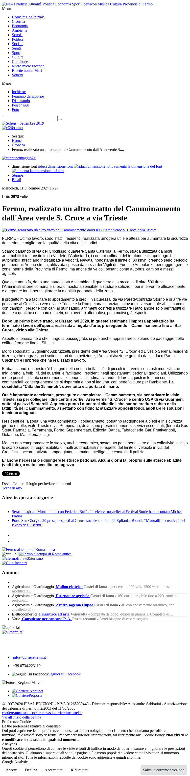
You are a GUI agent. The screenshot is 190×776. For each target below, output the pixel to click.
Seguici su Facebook (64, 674)
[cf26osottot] (12, 128)
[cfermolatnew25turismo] (22, 558)
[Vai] (60, 119)
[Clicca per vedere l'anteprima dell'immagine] (79, 230)
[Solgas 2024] (23, 123)
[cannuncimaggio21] (19, 158)
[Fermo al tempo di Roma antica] (28, 549)
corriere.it (16, 713)
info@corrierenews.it (29, 657)
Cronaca (18, 145)
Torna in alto (12, 488)
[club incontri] (14, 563)
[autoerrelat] (12, 632)
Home (17, 140)
